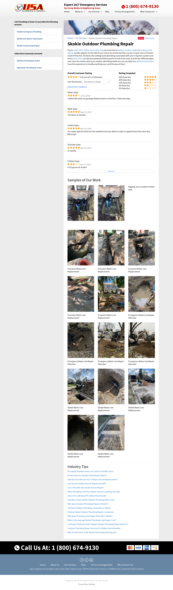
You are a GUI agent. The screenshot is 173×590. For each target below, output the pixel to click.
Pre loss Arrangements (125, 11)
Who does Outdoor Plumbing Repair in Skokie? (88, 503)
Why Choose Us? (147, 11)
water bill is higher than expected (88, 50)
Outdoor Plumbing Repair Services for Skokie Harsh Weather (94, 528)
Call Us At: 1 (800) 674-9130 (60, 547)
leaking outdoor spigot (128, 50)
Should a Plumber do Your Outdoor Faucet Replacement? (92, 479)
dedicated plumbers (145, 61)
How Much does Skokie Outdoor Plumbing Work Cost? (91, 499)
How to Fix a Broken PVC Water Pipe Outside (87, 495)
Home (67, 11)
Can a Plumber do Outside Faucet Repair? (86, 487)
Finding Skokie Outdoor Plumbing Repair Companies (91, 512)
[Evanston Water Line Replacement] (81, 247)
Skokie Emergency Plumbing (29, 31)
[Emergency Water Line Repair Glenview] (141, 294)
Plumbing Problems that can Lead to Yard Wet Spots (90, 471)
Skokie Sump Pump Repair (28, 45)
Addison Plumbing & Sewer (28, 60)
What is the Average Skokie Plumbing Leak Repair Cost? (92, 520)
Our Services (93, 11)
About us (79, 11)
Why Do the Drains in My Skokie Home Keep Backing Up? (92, 532)
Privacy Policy (83, 584)
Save (141, 38)
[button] (84, 11)
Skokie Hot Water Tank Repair (30, 38)
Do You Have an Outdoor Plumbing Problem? (87, 475)
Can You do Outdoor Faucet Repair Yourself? (87, 483)
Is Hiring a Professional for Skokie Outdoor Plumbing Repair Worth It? (98, 524)
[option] (111, 203)
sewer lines (78, 58)
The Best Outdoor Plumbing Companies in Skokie (89, 508)
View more (111, 171)
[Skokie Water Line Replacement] (81, 386)
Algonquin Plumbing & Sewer (29, 67)
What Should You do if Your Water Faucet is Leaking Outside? (94, 491)
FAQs (107, 11)
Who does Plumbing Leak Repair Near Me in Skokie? (90, 516)
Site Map (92, 584)
